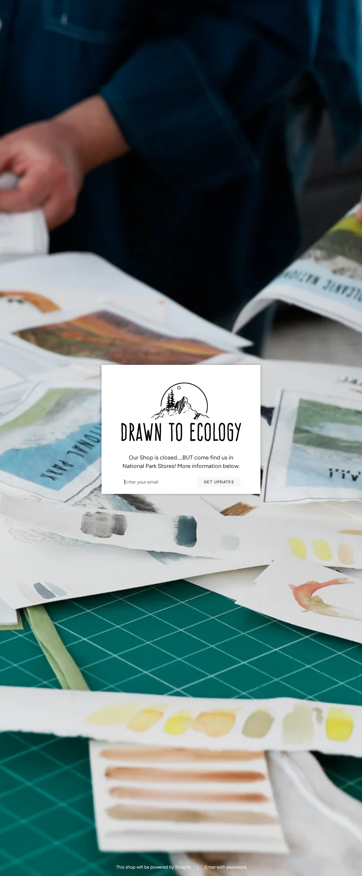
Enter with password (225, 867)
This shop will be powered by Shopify (154, 867)
